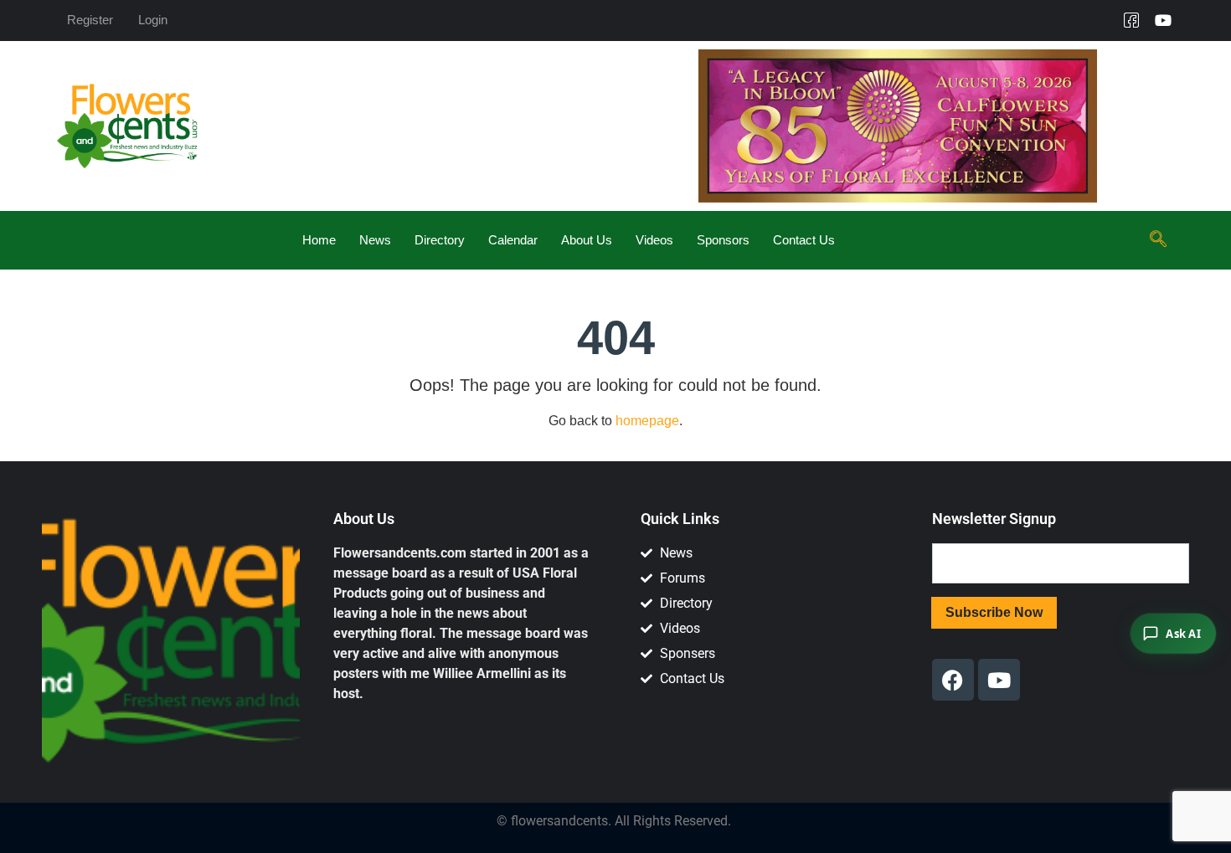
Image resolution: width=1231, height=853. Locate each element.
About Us (586, 240)
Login (152, 20)
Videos (654, 240)
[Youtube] (1163, 20)
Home (319, 240)
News (375, 240)
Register (90, 20)
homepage (647, 421)
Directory (440, 240)
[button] (1158, 240)
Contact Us (804, 240)
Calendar (513, 240)
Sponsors (723, 240)
